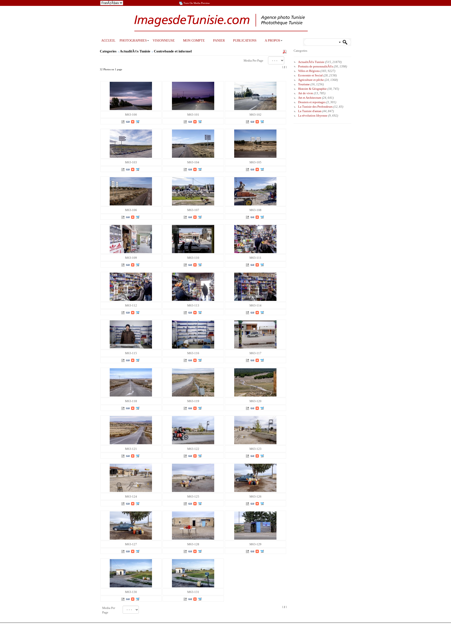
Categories (108, 51)
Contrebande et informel (173, 51)
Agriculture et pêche (311, 80)
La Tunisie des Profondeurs (315, 106)
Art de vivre (305, 93)
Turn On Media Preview (196, 3)
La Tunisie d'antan (310, 111)
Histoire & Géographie (312, 88)
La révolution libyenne (312, 115)
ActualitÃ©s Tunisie (135, 51)
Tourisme (304, 84)
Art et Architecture (309, 97)
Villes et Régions (309, 71)
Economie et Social (310, 75)
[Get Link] (128, 121)
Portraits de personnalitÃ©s (315, 66)
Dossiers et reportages (312, 102)
